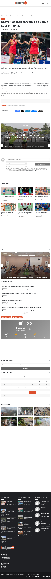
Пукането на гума (45, 513)
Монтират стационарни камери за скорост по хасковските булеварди (22, 277)
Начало (3, 15)
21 (32, 389)
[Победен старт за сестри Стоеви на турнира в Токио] (8, 207)
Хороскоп (4, 566)
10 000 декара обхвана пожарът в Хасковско (28, 517)
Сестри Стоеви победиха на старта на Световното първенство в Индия (7, 198)
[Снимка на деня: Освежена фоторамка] (26, 411)
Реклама (43, 576)
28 (32, 392)
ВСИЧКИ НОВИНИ (7, 317)
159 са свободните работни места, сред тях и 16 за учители (28, 510)
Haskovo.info (5, 29)
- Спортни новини (5, 560)
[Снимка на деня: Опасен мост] (42, 411)
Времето (4, 564)
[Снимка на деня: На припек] (26, 421)
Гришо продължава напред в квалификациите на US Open (25, 136)
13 (25, 387)
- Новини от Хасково (5, 555)
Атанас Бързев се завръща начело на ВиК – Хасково (28, 503)
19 (18, 389)
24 (4, 392)
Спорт (11, 15)
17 (4, 389)
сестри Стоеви (22, 105)
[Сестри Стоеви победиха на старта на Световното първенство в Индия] (8, 191)
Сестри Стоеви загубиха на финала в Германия (14, 101)
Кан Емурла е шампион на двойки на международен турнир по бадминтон (41, 214)
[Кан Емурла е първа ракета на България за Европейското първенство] (25, 207)
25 (11, 392)
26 (18, 392)
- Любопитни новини (5, 558)
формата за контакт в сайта (31, 170)
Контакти (48, 576)
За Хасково (4, 567)
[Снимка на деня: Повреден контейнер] (42, 421)
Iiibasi (42, 521)
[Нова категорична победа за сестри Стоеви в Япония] (42, 191)
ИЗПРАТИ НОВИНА (18, 317)
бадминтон (9, 105)
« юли (2, 398)
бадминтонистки (15, 105)
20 (25, 389)
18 (11, 389)
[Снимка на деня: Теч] (9, 421)
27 (25, 392)
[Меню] (1, 3)
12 (18, 387)
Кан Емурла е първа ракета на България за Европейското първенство (25, 214)
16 (46, 387)
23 (46, 389)
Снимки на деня (5, 563)
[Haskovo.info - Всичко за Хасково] (21, 3)
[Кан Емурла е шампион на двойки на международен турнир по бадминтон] (42, 207)
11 (11, 387)
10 (4, 387)
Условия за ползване (35, 576)
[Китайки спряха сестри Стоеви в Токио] (25, 191)
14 (32, 387)
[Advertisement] (25, 222)
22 (39, 389)
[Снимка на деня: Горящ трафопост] (9, 411)
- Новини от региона (5, 557)
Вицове (3, 569)
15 (39, 387)
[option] (25, 136)
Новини (7, 15)
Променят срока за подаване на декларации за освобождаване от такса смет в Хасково (8, 530)
